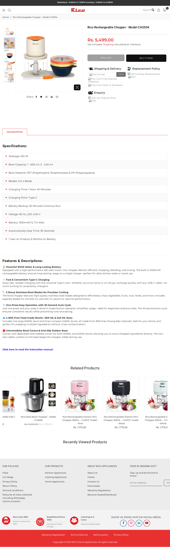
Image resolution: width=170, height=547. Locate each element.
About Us (92, 472)
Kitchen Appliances (55, 472)
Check (121, 74)
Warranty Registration (99, 490)
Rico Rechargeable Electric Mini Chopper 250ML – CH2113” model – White (147, 420)
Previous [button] (18, 58)
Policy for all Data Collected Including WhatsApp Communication (17, 497)
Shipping (108, 44)
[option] (49, 58)
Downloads (93, 486)
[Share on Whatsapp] (46, 97)
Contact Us (93, 481)
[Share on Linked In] (52, 97)
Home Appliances (54, 481)
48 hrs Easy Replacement (145, 74)
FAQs (5, 472)
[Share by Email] (57, 97)
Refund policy (100, 534)
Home (5, 17)
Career (91, 477)
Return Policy (9, 486)
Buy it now (146, 58)
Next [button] (80, 58)
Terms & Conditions (12, 490)
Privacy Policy (9, 481)
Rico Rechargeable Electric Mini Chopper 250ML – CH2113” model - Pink (64, 420)
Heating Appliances (56, 477)
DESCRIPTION (15, 132)
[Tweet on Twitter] (41, 97)
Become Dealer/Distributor (102, 494)
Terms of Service (79, 534)
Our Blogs (7, 477)
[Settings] (158, 9)
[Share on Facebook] (36, 97)
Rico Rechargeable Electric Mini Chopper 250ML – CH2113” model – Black (105, 420)
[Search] (9, 9)
